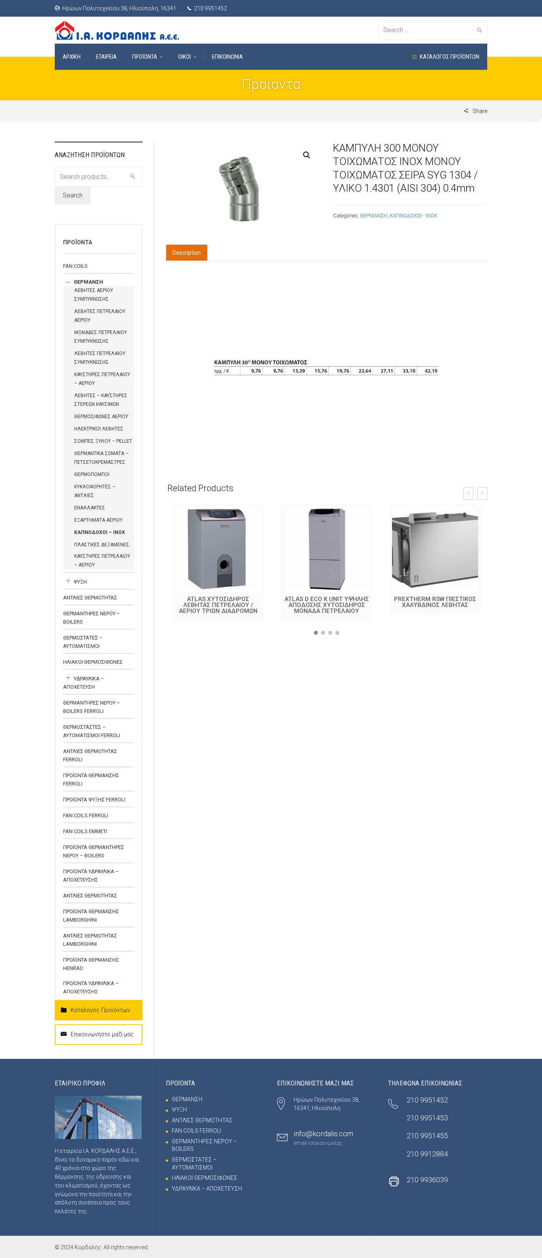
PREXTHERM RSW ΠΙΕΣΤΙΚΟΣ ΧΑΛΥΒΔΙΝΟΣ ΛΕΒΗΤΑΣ (435, 602)
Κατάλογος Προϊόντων (100, 1010)
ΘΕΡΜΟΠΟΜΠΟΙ (92, 474)
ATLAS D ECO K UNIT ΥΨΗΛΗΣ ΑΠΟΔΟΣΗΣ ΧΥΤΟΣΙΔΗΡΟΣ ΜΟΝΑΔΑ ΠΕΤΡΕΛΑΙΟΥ (326, 605)
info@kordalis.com (323, 1133)
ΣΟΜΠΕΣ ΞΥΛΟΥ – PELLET (103, 441)
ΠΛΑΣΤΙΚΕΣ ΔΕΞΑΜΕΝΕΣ (101, 544)
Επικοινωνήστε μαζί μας (102, 1034)
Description (187, 253)
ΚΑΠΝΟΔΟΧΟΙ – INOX (99, 532)
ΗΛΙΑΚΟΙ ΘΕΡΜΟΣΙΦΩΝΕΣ (93, 662)
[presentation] (468, 493)
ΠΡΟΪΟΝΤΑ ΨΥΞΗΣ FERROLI (94, 800)
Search (73, 195)
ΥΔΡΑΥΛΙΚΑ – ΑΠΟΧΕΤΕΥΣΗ (207, 1188)
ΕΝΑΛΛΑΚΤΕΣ (89, 508)
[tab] (187, 252)
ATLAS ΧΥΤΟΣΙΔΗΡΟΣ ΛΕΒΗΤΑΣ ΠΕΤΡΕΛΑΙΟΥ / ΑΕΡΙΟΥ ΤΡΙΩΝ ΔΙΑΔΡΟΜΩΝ (218, 605)
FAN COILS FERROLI (85, 815)
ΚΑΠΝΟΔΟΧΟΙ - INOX (413, 216)
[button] (315, 632)
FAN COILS (75, 266)
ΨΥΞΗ (80, 582)
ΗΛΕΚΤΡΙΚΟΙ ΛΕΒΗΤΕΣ (98, 429)
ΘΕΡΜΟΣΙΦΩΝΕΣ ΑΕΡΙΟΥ (101, 416)
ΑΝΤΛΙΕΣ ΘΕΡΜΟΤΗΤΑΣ (90, 598)
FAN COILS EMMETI (85, 831)
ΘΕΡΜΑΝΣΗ (373, 216)
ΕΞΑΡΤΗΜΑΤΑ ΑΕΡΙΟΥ (98, 520)
